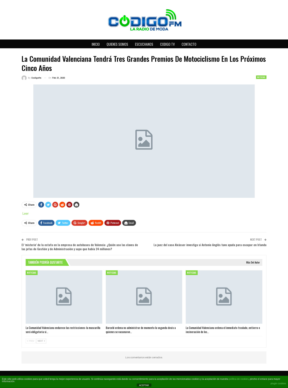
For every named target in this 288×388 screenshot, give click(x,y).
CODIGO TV (167, 44)
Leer (25, 213)
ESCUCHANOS (144, 44)
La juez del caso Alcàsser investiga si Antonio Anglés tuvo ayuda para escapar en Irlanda (210, 245)
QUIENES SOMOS (117, 44)
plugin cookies (278, 383)
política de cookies (239, 379)
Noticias (261, 77)
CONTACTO (189, 44)
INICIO (96, 44)
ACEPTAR (144, 385)
